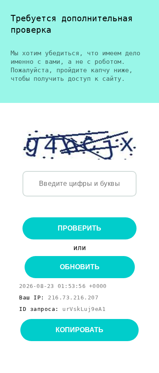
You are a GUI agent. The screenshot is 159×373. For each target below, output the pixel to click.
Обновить (80, 266)
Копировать (79, 329)
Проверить (79, 228)
